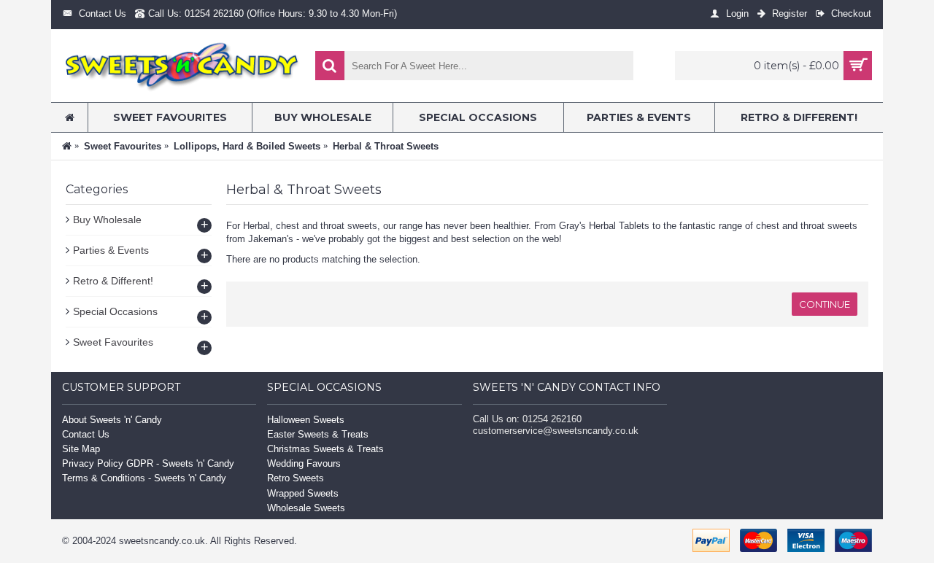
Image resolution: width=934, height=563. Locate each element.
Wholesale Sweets (306, 507)
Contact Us (85, 434)
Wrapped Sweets (303, 493)
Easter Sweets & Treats (317, 434)
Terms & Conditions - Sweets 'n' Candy (144, 478)
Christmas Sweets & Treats (325, 448)
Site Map (81, 448)
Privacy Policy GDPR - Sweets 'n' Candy (148, 463)
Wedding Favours (304, 463)
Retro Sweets (295, 478)
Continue (824, 304)
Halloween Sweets (305, 419)
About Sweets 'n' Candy (112, 419)
